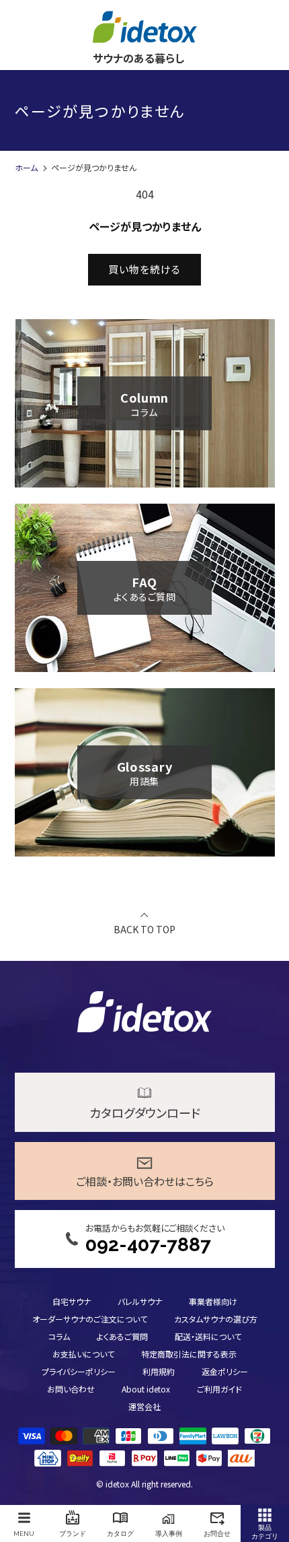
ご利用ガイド (219, 1389)
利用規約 (158, 1371)
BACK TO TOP (144, 928)
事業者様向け (213, 1301)
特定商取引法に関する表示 (189, 1354)
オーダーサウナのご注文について (89, 1319)
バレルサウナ (140, 1301)
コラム (59, 1336)
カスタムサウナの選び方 (215, 1319)
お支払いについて (83, 1354)
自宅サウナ (71, 1301)
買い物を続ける (144, 269)
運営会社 (144, 1406)
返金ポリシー (225, 1371)
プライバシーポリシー (79, 1371)
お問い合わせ (71, 1389)
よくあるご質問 (122, 1336)
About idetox (146, 1389)
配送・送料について (208, 1336)
